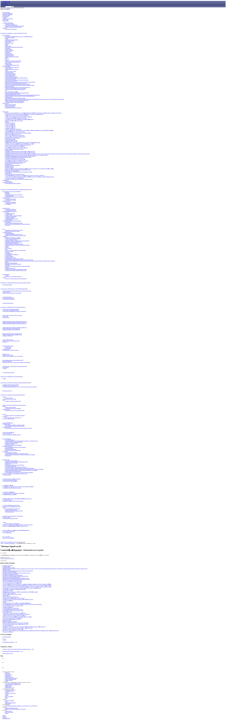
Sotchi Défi (7, 265)
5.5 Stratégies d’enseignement (10, 216)
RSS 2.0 (4, 716)
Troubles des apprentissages (8, 303)
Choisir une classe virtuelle (10, 73)
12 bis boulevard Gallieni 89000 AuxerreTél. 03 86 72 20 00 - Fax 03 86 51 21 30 (13, 684)
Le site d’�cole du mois (7, 499)
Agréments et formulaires (10, 37)
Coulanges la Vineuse (7, 427)
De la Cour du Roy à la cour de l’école (12, 508)
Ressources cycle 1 (6, 197)
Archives (7, 275)
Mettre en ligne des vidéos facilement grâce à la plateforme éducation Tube (19, 259)
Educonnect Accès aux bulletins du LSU (10, 385)
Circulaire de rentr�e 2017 (10, 125)
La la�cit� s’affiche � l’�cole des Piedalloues (12, 487)
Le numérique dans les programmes (11, 254)
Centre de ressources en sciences (11, 678)
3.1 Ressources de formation (10, 202)
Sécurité (6, 45)
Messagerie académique (9, 700)
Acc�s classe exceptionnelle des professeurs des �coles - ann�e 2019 (18, 116)
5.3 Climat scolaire (8, 214)
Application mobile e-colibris (10, 71)
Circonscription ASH (9, 691)
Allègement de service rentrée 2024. (12, 69)
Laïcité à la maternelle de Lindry (11, 509)
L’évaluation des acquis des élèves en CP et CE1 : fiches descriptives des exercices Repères (20, 386)
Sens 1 (6, 697)
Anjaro (6, 70)
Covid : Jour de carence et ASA (11, 81)
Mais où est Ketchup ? (9, 448)
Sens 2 (6, 698)
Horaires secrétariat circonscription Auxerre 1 (13, 27)
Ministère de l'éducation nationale (11, 708)
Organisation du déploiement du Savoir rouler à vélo (15, 158)
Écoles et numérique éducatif (10, 679)
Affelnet (6, 44)
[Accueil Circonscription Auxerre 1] (7, 7)
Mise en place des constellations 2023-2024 (13, 276)
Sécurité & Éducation (9, 677)
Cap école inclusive (6, 291)
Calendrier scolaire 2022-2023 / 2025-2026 (11, 384)
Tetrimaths (7, 267)
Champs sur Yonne (6, 409)
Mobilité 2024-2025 (9, 150)
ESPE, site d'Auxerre (9, 712)
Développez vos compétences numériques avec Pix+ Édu (15, 83)
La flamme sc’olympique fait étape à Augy (13, 401)
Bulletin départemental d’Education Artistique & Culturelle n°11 (15, 322)
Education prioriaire (6, 15)
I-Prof (6, 701)
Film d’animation (8, 248)
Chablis (4, 406)
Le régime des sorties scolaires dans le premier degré (15, 89)
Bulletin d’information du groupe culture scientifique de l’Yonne (15, 321)
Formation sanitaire (6, 349)
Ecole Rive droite (6, 459)
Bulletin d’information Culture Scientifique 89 (11, 328)
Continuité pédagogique (7, 232)
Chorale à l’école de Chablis (10, 407)
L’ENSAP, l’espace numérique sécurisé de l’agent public (15, 88)
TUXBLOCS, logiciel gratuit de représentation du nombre (16, 269)
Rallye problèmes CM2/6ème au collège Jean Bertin (14, 425)
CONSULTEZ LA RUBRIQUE (11, 33)
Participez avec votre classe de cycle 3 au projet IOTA (13, 356)
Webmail (9, 636)
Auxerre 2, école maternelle (10, 693)
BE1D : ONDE (8, 41)
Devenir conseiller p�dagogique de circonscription (14, 135)
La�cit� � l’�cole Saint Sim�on (10, 494)
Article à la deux (8, 348)
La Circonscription (6, 12)
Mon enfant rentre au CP (7, 390)
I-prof (4, 640)
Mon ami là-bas (8, 455)
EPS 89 (6, 681)
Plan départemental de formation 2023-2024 (13, 107)
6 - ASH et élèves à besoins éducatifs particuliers (12, 220)
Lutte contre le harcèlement (8, 182)
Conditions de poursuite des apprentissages (13, 129)
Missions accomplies (6, 517)
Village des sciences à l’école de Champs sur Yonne (14, 410)
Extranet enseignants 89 (9, 86)
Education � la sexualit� (10, 139)
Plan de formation (6, 274)
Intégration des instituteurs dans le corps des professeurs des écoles (17, 87)
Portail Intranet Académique (10, 702)
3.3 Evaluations (8, 204)
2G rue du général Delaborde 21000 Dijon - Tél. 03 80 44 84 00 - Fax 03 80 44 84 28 (21, 705)
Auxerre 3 (7, 694)
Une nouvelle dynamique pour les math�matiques (14, 178)
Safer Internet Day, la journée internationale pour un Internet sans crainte (18, 171)
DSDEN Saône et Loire (9, 687)
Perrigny (4, 522)
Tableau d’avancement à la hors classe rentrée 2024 (14, 101)
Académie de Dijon (6, 1)
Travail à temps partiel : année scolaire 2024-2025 (14, 102)
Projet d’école (7, 48)
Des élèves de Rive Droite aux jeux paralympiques (14, 465)
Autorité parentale (8, 53)
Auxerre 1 (7, 692)
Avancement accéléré (9, 72)
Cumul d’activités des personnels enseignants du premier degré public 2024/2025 (20, 82)
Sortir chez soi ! (6, 367)
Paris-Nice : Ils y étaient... (10, 444)
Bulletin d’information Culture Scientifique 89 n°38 (12, 334)
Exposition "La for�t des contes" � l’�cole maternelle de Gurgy (15, 473)
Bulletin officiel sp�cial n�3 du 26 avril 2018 (14, 120)
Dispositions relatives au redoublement (12, 137)
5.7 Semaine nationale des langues (11, 218)
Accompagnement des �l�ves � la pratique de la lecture (16, 118)
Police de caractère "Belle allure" (11, 263)
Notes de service (6, 103)
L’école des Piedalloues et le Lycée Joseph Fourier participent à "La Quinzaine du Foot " (21, 440)
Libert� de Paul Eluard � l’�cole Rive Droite (12, 506)
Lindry (4, 507)
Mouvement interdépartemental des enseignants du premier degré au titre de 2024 (20, 156)
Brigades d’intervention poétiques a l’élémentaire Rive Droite (16, 461)
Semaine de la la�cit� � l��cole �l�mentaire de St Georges (15, 526)
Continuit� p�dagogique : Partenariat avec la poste (15, 131)
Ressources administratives (8, 13)
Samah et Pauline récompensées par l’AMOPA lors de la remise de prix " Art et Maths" (21, 470)
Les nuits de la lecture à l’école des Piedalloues (14, 441)
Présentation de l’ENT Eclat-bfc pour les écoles (14, 230)
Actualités (5, 17)
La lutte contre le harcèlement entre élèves (13, 183)
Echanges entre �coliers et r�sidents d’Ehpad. (12, 434)
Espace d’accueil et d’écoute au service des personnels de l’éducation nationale (19, 85)
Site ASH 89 (7, 225)
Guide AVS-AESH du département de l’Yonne (14, 223)
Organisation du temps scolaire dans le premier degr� (15, 159)
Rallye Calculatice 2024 (7, 361)
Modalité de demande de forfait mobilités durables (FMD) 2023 (17, 92)
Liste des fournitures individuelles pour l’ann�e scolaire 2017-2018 (17, 145)
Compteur (7, 246)
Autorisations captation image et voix (12, 242)
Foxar (6, 249)
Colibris (6, 38)
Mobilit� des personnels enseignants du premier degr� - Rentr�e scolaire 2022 (20, 152)
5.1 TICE (7, 212)
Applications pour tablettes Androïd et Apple (13, 241)
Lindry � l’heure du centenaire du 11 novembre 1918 (13, 516)
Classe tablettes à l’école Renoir (11, 452)
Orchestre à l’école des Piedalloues (11, 443)
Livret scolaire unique (9, 42)
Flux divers (5, 341)
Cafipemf (7, 121)
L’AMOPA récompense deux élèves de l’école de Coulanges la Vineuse (18, 428)
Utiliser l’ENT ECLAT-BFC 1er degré (12, 231)
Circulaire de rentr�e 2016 (10, 124)
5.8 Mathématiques (8, 219)
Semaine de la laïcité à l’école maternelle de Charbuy (15, 415)
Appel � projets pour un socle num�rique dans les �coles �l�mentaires (19, 119)
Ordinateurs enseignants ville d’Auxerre (12, 93)
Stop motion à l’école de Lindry (9, 531)
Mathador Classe (6, 354)
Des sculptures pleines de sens (10, 466)
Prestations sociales (8, 97)
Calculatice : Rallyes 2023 (8, 335)
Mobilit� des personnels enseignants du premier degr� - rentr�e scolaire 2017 (20, 151)
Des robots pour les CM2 (7, 433)
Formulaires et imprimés (9, 40)
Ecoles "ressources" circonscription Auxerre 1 (11, 340)
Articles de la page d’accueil (8, 345)
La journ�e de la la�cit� (8, 485)
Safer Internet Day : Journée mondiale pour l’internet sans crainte (15, 366)
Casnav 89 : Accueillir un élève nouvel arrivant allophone (15, 278)
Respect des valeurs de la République (12, 170)
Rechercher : (2, 6)
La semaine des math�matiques (9, 492)
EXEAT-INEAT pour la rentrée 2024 (12, 67)
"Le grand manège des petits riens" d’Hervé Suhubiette (15, 447)
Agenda (4, 378)
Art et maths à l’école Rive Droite (11, 460)
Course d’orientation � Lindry (8, 432)
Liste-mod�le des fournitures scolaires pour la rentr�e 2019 (16, 147)
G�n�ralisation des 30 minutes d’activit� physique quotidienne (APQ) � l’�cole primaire (22, 142)
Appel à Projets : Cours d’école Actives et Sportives (12, 315)
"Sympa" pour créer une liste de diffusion (13, 238)
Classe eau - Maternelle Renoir (8, 418)
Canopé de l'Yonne (8, 711)
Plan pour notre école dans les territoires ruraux (14, 163)
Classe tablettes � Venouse (8, 422)
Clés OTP (7, 59)
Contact (11, 653)
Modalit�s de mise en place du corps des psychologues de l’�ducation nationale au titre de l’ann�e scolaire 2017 (26, 155)
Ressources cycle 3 (6, 208)
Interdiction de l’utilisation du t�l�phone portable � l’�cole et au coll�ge (19, 143)
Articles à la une (8, 346)
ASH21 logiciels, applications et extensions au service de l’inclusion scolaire (17, 290)
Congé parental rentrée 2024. (10, 78)
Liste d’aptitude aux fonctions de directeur (10, 350)
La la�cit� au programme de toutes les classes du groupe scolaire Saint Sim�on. (18, 486)
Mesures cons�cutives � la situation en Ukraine (14, 149)
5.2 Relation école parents (10, 213)
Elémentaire (7, 193)
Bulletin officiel (8, 703)
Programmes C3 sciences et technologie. (12, 165)
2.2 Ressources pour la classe (10, 200)
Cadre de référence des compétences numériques (14, 243)
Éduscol (6, 713)
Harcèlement (7, 52)
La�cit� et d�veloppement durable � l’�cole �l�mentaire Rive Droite (17, 498)
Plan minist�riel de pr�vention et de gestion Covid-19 (15, 162)
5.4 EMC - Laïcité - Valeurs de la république (13, 215)
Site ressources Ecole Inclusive (8, 299)
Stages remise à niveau (9, 55)
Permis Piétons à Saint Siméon (10, 449)
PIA (15, 642)
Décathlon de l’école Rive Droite (11, 462)
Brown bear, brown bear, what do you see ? (13, 417)
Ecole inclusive (8, 222)
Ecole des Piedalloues (7, 438)
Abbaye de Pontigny (9, 398)
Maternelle (7, 192)
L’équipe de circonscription (8, 22)
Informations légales (6, 718)
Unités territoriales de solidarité (8, 372)
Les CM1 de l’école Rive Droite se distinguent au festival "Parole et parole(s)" (19, 468)
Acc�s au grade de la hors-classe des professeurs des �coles (16, 115)
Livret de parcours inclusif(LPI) (9, 298)
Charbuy (4, 414)
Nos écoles (5, 28)
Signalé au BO (5, 111)
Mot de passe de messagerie (8, 355)
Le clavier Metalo (8, 253)
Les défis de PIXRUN (9, 256)
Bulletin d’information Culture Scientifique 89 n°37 (12, 333)
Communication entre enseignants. (11, 39)
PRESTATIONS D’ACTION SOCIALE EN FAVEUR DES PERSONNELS (19, 96)
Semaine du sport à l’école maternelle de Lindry (14, 510)
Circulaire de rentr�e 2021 (10, 128)
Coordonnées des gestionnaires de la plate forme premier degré (16, 79)
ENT (4, 229)
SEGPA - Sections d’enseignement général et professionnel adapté (17, 224)
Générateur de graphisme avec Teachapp (12, 237)
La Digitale (7, 252)
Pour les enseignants (6, 66)
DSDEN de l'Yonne (6, 2)
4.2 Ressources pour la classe (10, 210)
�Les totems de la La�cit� (8, 537)
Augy (4, 400)
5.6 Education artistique (9, 217)
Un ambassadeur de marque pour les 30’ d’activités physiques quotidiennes (19, 472)
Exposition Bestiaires (7, 474)
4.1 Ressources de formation (10, 209)
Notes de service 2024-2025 (10, 105)
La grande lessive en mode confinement (10, 481)
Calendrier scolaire (8, 64)
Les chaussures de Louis (7, 297)
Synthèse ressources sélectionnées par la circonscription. (15, 235)
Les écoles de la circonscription (11, 29)
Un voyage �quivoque (7, 532)
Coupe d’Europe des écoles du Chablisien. (13, 408)
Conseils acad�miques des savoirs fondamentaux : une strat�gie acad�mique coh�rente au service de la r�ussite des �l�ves (29, 130)
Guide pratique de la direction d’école (12, 65)
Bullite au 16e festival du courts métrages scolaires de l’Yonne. (14, 405)
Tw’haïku (4, 368)
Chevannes (5, 416)
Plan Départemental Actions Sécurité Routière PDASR (13, 360)
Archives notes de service (10, 106)
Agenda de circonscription (8, 18)
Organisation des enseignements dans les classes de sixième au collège (18, 157)
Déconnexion (5, 4)
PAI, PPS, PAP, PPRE (9, 50)
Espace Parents (5, 19)
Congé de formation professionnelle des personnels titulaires (16, 77)
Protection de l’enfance (9, 54)
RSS (32, 649)
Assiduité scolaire (8, 49)
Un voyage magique (6, 536)
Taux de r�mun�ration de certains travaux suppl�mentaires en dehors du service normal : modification (24, 175)
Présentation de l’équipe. (9, 23)
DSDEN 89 (7, 672)
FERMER (25, 33)
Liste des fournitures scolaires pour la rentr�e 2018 (14, 146)
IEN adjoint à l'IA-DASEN (10, 690)
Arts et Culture (5, 316)
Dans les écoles (6, 20)
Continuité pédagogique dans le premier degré (13, 234)
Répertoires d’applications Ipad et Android (13, 264)
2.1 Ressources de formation (10, 198)
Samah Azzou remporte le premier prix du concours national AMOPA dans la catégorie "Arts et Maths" (24, 469)
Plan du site (5, 717)
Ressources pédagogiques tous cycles (10, 211)
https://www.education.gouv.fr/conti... (7, 558)
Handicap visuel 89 (8, 680)
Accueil (1, 543)
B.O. (20, 651)
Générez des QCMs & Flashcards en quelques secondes (15, 250)
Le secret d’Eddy (8, 255)
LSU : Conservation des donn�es (11, 91)
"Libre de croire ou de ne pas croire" (9, 399)
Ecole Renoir (5, 451)
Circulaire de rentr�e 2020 (10, 126)
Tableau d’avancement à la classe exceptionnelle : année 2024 (16, 100)
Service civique (8, 63)
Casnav (4, 277)
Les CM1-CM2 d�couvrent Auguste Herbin (11, 505)
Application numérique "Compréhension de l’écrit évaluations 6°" (17, 240)
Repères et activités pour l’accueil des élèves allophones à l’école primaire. (16, 362)
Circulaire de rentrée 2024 (10, 122)
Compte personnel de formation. (11, 76)
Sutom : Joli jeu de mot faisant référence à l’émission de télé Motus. (17, 266)
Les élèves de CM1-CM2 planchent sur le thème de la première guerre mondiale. (20, 454)
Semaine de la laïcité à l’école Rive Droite (13, 471)
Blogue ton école (6, 317)
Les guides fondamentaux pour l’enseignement (13, 194)
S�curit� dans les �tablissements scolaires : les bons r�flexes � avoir (19, 36)
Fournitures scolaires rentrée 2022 (11, 141)
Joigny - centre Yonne (9, 696)
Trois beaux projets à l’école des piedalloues (13, 445)
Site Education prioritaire (7, 284)
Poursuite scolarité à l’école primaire (12, 56)
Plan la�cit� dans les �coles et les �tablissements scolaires (16, 160)
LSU (6, 90)
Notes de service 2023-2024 (10, 104)
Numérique (5, 236)
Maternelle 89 (7, 676)
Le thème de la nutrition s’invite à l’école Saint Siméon (13, 501)
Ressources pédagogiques (7, 14)
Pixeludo (6, 261)
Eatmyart (7, 247)
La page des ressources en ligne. (11, 239)
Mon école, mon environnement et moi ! (12, 523)
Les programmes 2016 (9, 195)
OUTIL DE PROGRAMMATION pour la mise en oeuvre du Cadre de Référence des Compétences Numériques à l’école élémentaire (30, 260)
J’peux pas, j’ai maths (9, 251)
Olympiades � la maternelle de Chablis (10, 518)
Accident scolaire (8, 51)
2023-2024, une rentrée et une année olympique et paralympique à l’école (18, 179)
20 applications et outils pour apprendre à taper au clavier (15, 270)
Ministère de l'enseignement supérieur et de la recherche (15, 709)
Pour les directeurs (6, 35)
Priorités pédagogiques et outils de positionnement (14, 196)
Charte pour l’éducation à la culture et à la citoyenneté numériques (17, 245)
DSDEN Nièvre (8, 686)
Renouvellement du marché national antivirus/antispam (15, 98)
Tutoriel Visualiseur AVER (10, 268)
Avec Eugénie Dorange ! (9, 439)
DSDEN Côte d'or (8, 685)
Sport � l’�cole (8, 173)
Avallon (6, 695)
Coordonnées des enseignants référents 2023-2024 (14, 26)
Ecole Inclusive (6, 16)
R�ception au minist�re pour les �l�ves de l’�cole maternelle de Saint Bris (18, 524)
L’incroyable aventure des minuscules (10, 480)
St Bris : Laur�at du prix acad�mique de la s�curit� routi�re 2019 (16, 530)
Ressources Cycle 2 (6, 201)
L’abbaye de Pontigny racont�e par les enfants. (12, 478)
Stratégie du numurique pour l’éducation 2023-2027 (14, 174)
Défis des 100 (7, 463)
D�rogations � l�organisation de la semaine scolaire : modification (18, 132)
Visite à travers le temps (9, 511)
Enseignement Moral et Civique (11, 140)
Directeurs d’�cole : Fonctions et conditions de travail (15, 136)
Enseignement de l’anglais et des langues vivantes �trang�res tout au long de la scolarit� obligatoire (24, 114)
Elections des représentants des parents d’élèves (14, 47)
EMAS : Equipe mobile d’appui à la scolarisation (12, 293)
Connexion (5, 3)
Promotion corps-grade (9, 166)
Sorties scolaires (8, 46)
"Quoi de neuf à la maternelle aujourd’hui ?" (11, 309)
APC (6, 58)
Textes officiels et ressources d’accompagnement (12, 191)
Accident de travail (8, 68)
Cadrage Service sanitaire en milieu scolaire (13, 60)
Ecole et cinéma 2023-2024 (8, 339)
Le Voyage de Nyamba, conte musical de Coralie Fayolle (15, 467)
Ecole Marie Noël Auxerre (8, 446)
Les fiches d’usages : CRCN (10, 257)
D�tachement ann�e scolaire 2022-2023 (13, 134)
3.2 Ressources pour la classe (10, 203)
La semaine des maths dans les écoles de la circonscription (13, 493)
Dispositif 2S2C (6, 180)
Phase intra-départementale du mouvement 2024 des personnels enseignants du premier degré (22, 95)
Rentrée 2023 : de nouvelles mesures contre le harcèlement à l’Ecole (17, 169)
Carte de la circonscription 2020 (11, 24)
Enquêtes (7, 57)
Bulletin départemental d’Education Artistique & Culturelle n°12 (15, 323)
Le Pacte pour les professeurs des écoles (12, 61)
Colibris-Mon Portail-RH (9, 75)
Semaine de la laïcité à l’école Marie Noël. (13, 450)
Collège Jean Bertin (6, 423)
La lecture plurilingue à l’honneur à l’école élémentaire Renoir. (16, 453)
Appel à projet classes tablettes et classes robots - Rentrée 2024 (14, 311)
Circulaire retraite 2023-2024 (10, 74)
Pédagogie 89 (7, 673)
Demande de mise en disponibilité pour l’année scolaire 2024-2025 (17, 84)
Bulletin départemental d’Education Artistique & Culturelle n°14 (15, 327)
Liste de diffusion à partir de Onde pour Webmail (14, 258)
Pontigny (4, 396)
